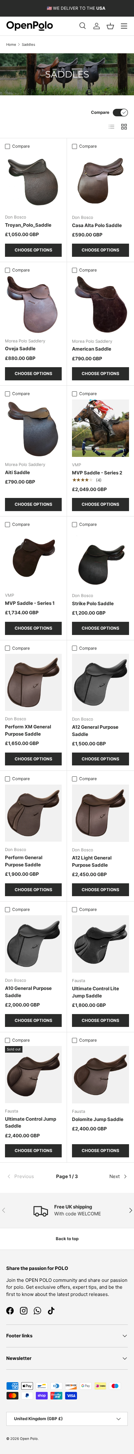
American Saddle (91, 349)
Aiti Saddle (17, 472)
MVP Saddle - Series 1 (30, 603)
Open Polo (29, 1438)
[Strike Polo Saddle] (100, 559)
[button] (110, 26)
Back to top (67, 1238)
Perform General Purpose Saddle (23, 861)
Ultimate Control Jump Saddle (30, 1122)
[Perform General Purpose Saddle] (33, 813)
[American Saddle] (100, 304)
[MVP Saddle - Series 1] (33, 558)
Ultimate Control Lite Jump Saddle (95, 992)
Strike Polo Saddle (93, 603)
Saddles (28, 44)
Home (11, 44)
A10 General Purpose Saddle (28, 991)
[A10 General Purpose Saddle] (33, 943)
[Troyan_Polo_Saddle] (33, 180)
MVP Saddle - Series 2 (97, 473)
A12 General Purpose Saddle (95, 730)
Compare (100, 112)
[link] (26, 1176)
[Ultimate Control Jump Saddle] (33, 1074)
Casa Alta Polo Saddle (97, 225)
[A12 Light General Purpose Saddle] (100, 813)
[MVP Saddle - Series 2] (100, 428)
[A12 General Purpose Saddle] (100, 682)
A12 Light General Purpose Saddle (92, 861)
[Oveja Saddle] (33, 304)
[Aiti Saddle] (33, 428)
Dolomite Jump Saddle (97, 1119)
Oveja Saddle (20, 349)
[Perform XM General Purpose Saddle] (33, 682)
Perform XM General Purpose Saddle (28, 730)
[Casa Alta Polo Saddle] (100, 180)
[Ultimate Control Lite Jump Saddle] (100, 944)
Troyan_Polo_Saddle (28, 225)
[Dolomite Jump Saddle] (100, 1074)
